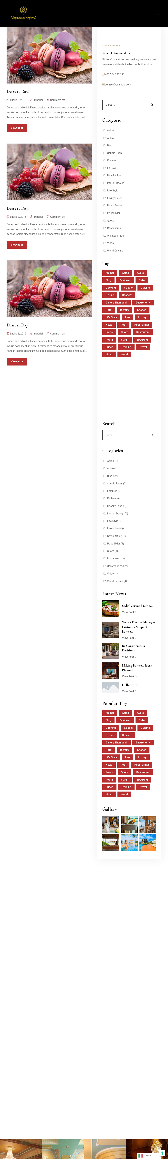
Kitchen (141, 310)
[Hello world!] (110, 687)
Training (126, 347)
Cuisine (145, 287)
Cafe (142, 280)
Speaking (142, 339)
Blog (109, 145)
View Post (128, 612)
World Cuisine (115, 250)
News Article (114, 205)
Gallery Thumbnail (116, 302)
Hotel (109, 310)
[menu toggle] (159, 13)
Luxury (142, 317)
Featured (112, 160)
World (124, 354)
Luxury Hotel (114, 198)
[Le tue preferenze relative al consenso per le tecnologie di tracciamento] (162, 1153)
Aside (110, 130)
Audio (110, 138)
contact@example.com (118, 84)
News (109, 324)
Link (127, 317)
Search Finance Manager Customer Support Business (138, 627)
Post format (141, 324)
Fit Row (111, 168)
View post (17, 127)
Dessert (127, 295)
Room (109, 339)
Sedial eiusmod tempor (137, 606)
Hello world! (130, 685)
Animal (110, 272)
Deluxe (110, 295)
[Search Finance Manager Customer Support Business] (110, 630)
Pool (123, 324)
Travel (143, 347)
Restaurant (142, 332)
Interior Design (115, 183)
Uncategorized (115, 235)
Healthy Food (114, 175)
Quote (110, 220)
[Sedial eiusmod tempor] (110, 608)
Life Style (112, 190)
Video (110, 243)
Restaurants (114, 228)
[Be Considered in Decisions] (110, 651)
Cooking (111, 287)
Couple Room (115, 153)
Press (109, 332)
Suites (109, 347)
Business (125, 280)
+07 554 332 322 (115, 74)
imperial (38, 100)
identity (124, 310)
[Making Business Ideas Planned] (110, 670)
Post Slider (113, 213)
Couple (128, 287)
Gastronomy (143, 302)
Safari (124, 339)
